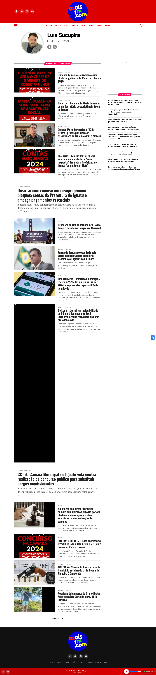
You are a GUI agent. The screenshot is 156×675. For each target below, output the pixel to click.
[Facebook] (3, 672)
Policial (58, 25)
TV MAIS (107, 25)
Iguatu (83, 25)
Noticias (49, 25)
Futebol (66, 25)
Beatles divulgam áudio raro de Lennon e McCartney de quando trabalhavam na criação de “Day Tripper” (125, 102)
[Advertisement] (125, 76)
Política (75, 25)
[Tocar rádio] (126, 671)
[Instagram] (8, 672)
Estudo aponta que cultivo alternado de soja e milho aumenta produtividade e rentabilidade (124, 112)
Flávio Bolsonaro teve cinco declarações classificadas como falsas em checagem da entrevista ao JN (124, 137)
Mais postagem (58, 618)
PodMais (99, 25)
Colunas (91, 25)
